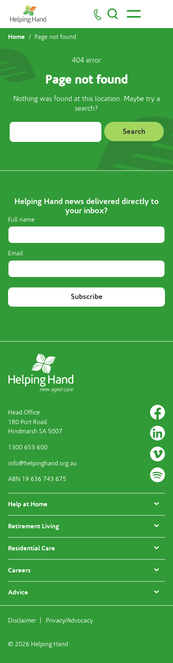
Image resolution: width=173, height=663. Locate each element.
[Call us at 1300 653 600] (97, 14)
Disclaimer (22, 620)
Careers (19, 570)
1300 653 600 (27, 447)
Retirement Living (33, 526)
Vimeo (157, 454)
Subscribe (87, 296)
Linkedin (157, 433)
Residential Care (31, 548)
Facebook (157, 412)
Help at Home (27, 504)
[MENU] (133, 13)
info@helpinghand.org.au (42, 463)
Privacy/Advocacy (69, 620)
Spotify (157, 474)
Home (16, 36)
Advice (18, 592)
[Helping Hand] (28, 14)
